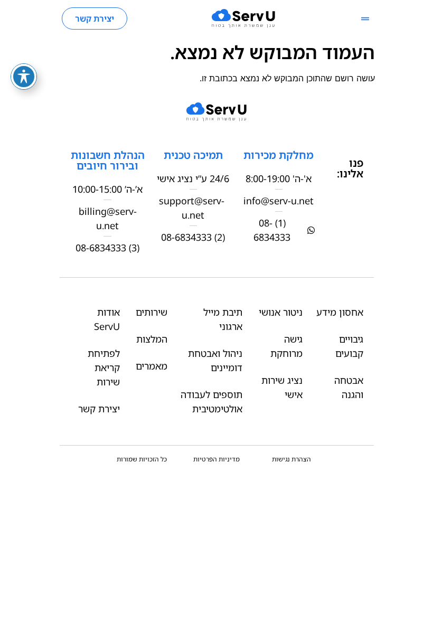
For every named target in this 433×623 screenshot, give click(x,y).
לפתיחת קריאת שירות (104, 367)
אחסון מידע (339, 312)
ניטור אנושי (281, 312)
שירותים (151, 312)
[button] (365, 19)
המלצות (151, 339)
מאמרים (151, 366)
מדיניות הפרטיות (216, 459)
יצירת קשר (99, 408)
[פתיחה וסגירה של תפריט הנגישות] (23, 76)
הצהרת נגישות (291, 459)
